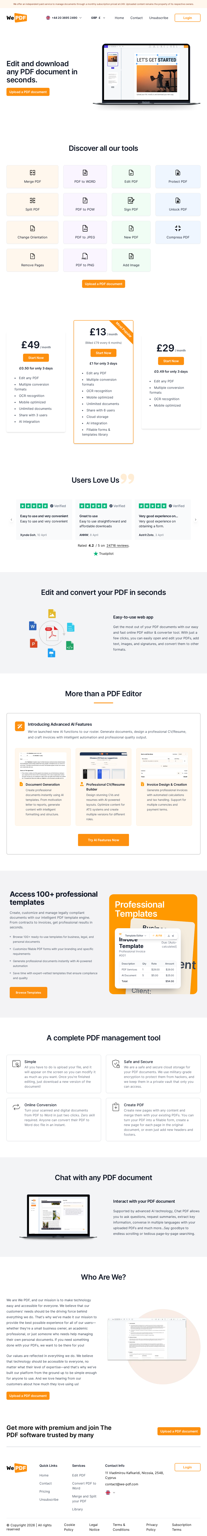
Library (77, 1509)
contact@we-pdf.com (121, 1484)
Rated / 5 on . (103, 545)
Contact (136, 18)
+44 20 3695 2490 (64, 17)
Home (119, 18)
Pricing (44, 1491)
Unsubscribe (158, 18)
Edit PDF (79, 1475)
